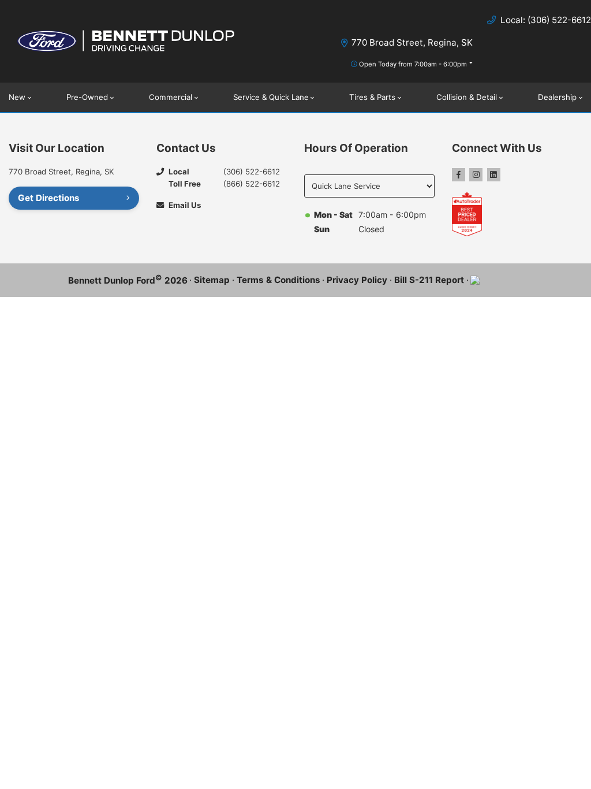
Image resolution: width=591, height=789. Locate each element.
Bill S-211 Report (429, 279)
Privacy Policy (357, 279)
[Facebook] (458, 174)
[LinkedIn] (493, 174)
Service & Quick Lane (271, 97)
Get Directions (49, 197)
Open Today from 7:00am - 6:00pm (413, 64)
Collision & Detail (466, 97)
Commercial (170, 97)
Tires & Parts (372, 97)
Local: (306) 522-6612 (545, 19)
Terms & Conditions (278, 279)
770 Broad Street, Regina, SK (412, 42)
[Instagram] (475, 174)
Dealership (557, 97)
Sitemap (212, 279)
